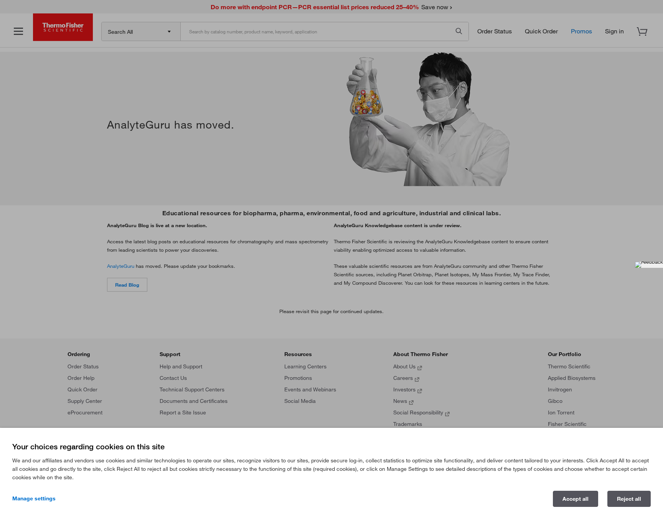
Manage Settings (34, 498)
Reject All (629, 498)
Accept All (575, 498)
